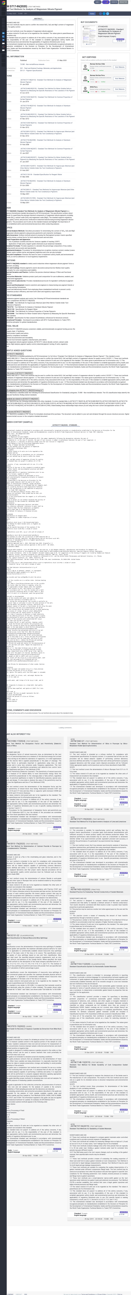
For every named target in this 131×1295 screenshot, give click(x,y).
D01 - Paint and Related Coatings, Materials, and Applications (40, 68)
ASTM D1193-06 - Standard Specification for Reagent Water (41, 174)
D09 (41, 834)
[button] (92, 13)
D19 (41, 1156)
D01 (25, 13)
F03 (112, 954)
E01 (41, 926)
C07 (107, 880)
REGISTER (123, 2)
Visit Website (119, 67)
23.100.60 (98, 954)
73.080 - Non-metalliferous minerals (32, 64)
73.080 (20, 13)
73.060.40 (98, 809)
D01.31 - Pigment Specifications (31, 70)
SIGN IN (114, 2)
